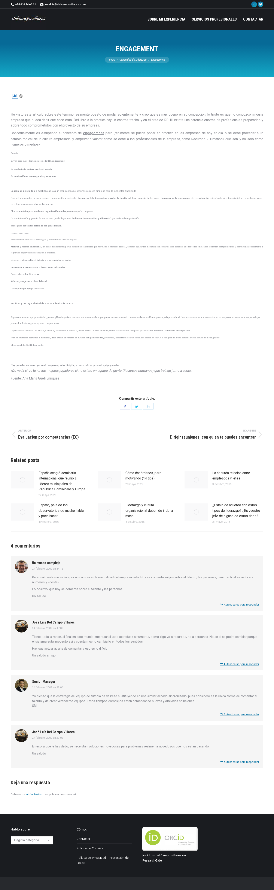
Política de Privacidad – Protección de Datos (103, 860)
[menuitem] (166, 19)
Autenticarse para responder (241, 604)
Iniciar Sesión (34, 794)
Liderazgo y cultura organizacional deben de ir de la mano (149, 510)
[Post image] (22, 479)
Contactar (83, 839)
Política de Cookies (90, 848)
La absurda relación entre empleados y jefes (231, 476)
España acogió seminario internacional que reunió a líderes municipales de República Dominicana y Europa (62, 481)
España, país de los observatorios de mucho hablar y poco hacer (62, 510)
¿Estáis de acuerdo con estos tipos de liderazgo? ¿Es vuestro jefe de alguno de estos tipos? (236, 510)
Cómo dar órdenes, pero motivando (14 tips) (143, 476)
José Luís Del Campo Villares (53, 622)
